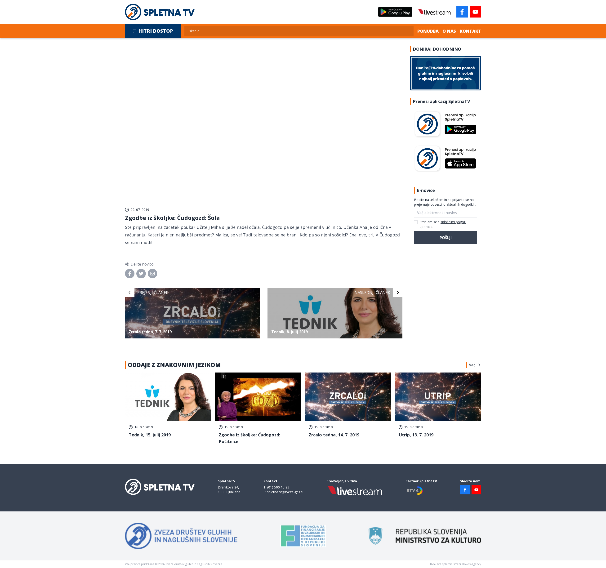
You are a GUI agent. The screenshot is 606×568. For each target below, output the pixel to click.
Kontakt (470, 31)
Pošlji (446, 237)
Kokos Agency (471, 564)
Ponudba (428, 31)
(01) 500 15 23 (278, 487)
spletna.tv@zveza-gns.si (285, 492)
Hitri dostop (155, 31)
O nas (449, 31)
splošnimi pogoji (453, 222)
